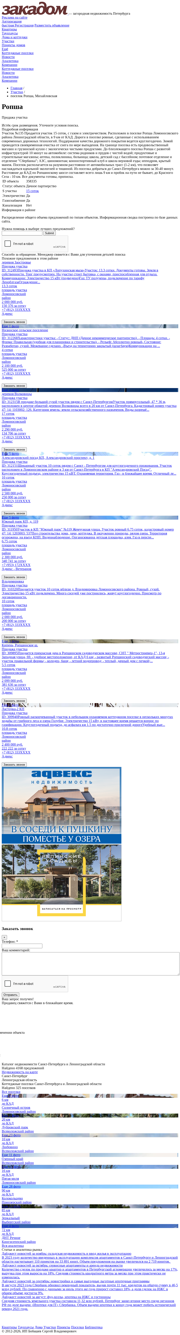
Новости (8, 57)
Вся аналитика (13, 1246)
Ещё (5, 49)
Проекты (63, 1327)
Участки (8, 41)
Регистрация (18, 25)
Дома (39, 1327)
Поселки (77, 1327)
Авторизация (12, 21)
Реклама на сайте (14, 17)
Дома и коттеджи (14, 37)
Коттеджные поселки (18, 53)
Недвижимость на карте (20, 1072)
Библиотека (94, 1327)
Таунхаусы (10, 33)
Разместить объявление (51, 25)
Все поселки (11, 1092)
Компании (9, 65)
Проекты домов (13, 45)
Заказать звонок (14, 322)
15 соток (32, 191)
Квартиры (9, 29)
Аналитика (10, 61)
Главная (16, 88)
